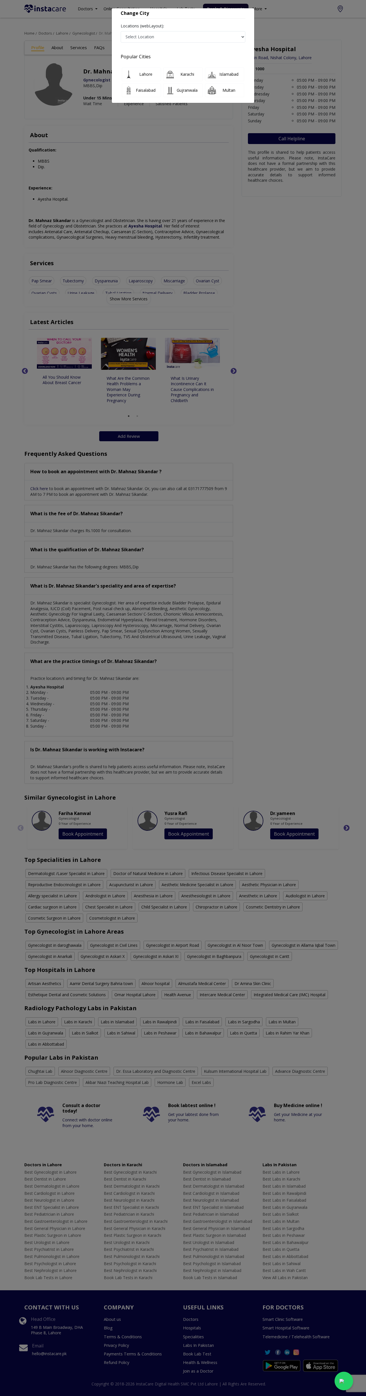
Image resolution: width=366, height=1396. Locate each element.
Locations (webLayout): (142, 26)
